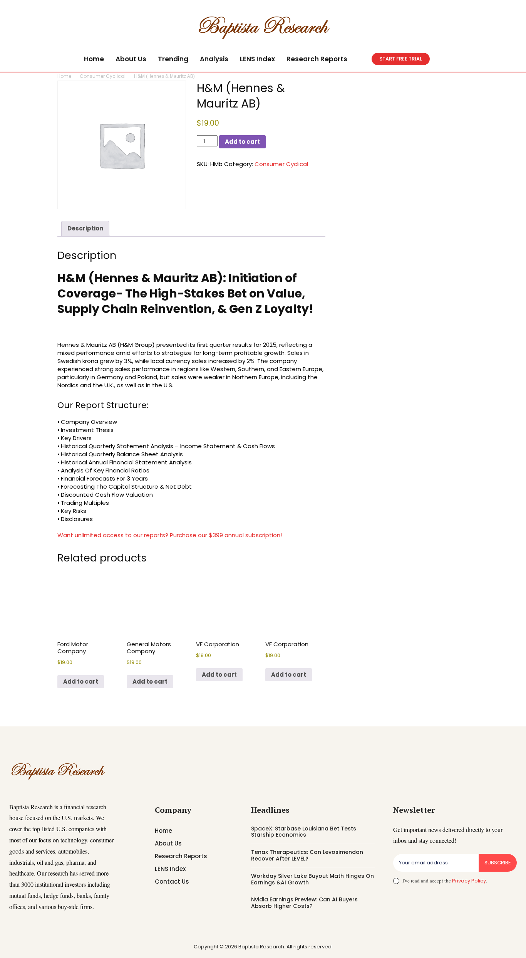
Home (64, 76)
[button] (362, 59)
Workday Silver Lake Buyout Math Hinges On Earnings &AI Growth (312, 879)
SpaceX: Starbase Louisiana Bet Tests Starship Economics (303, 832)
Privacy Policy (469, 880)
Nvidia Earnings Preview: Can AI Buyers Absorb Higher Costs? (304, 903)
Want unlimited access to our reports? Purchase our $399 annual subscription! (169, 535)
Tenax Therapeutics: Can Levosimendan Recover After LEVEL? (307, 855)
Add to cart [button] (80, 681)
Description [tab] (85, 228)
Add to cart (242, 142)
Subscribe (497, 862)
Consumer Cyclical (103, 76)
